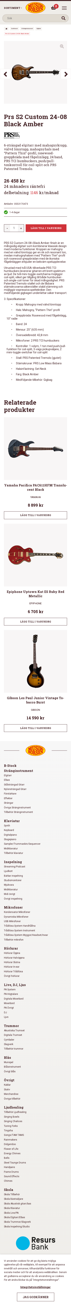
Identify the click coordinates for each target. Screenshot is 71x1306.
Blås (7, 1057)
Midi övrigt (9, 894)
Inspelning (13, 862)
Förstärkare (10, 793)
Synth (7, 825)
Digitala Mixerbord (13, 998)
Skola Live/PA (11, 1212)
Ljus (6, 1017)
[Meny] (64, 8)
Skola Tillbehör (12, 1194)
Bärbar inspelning (13, 875)
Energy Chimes (12, 1153)
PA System (10, 989)
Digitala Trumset (13, 1035)
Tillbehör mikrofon (13, 939)
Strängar (8, 803)
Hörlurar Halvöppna (14, 957)
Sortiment (12, 7)
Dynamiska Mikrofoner (16, 916)
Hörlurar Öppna (12, 953)
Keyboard (9, 830)
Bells (6, 1158)
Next (66, 74)
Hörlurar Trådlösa (13, 971)
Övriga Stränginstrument (17, 807)
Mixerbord (9, 1003)
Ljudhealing (13, 1107)
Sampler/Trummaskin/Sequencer (22, 843)
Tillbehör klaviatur (13, 853)
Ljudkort (8, 871)
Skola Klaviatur (12, 1208)
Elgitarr (38, 28)
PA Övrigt (9, 1007)
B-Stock (10, 765)
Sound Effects (11, 1176)
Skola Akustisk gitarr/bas (17, 1203)
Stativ (7, 1089)
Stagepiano (10, 839)
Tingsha (8, 1130)
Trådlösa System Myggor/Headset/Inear (26, 935)
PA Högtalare (11, 994)
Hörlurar (11, 948)
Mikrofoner (13, 907)
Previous (5, 74)
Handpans (9, 1167)
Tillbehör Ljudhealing (15, 1112)
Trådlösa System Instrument (19, 930)
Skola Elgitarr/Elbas (14, 1217)
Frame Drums (11, 1172)
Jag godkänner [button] (36, 1297)
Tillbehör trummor (13, 1048)
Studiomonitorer (12, 880)
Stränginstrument (27, 28)
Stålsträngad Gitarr (14, 784)
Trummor (11, 1026)
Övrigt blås (10, 1071)
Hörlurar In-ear (11, 966)
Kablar (7, 1084)
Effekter (8, 798)
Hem (6, 29)
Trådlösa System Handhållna (20, 925)
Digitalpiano (10, 834)
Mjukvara (9, 884)
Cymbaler (9, 1039)
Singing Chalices (13, 1121)
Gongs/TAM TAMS (14, 1135)
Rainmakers (10, 1139)
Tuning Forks (11, 1126)
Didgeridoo (10, 1144)
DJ (5, 1012)
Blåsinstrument (12, 1066)
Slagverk (8, 1044)
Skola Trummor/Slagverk (17, 1222)
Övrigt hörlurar (12, 976)
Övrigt (9, 1080)
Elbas (7, 780)
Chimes (8, 1181)
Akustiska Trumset (14, 1030)
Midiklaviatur (11, 848)
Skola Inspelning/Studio (17, 1226)
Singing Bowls (11, 1116)
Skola (8, 1189)
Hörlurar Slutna (12, 962)
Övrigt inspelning (13, 898)
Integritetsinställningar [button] (35, 1287)
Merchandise (11, 1094)
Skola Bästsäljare (13, 1199)
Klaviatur (12, 821)
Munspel (8, 1062)
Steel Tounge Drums (15, 1162)
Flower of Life (11, 1149)
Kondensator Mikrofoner (17, 912)
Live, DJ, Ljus (15, 985)
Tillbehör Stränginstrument (18, 812)
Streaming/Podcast (14, 866)
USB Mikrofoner (12, 921)
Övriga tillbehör (12, 1098)
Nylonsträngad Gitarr (15, 789)
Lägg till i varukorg (46, 228)
